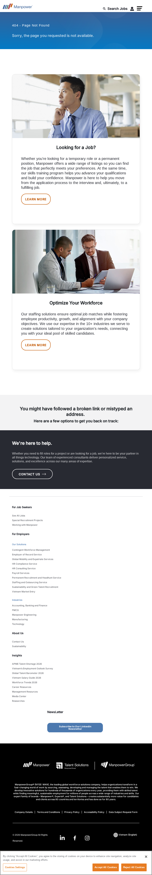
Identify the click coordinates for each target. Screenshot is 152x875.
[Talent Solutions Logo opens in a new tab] (69, 765)
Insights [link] (17, 655)
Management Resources (25, 691)
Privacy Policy (72, 812)
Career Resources (21, 687)
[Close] (146, 857)
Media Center (19, 696)
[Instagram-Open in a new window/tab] (87, 838)
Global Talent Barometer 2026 (28, 673)
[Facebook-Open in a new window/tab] (75, 838)
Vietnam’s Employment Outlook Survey (32, 668)
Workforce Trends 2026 (24, 682)
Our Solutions (19, 544)
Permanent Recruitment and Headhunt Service (36, 577)
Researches (18, 701)
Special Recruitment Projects (27, 520)
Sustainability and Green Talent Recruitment (35, 587)
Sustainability (19, 646)
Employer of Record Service (27, 554)
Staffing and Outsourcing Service (29, 582)
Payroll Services (20, 573)
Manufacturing (20, 619)
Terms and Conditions (48, 812)
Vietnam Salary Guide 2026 (26, 677)
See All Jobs (18, 515)
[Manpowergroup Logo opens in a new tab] (115, 765)
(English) (128, 834)
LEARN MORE (36, 199)
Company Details (24, 812)
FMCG (15, 610)
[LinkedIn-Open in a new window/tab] (62, 837)
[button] (139, 8)
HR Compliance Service (24, 563)
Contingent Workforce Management (31, 549)
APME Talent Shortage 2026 (27, 663)
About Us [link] (18, 633)
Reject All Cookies (134, 867)
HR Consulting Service (24, 568)
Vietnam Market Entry (23, 591)
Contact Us (18, 641)
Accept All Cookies (106, 867)
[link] (74, 838)
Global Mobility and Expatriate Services (32, 559)
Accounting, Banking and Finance (29, 605)
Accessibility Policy (94, 812)
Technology (18, 624)
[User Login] (132, 9)
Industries (17, 600)
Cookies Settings (15, 867)
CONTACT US (29, 474)
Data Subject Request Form (123, 812)
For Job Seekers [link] (22, 507)
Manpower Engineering (24, 614)
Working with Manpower (25, 524)
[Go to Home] (18, 7)
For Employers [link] (20, 534)
